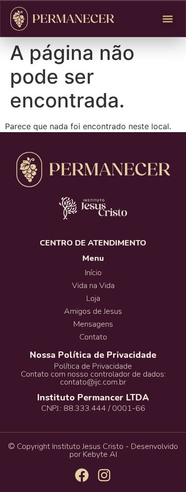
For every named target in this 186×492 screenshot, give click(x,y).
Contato (93, 337)
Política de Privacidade (93, 366)
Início (93, 272)
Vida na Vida (93, 285)
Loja (93, 298)
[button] (167, 18)
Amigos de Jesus (93, 311)
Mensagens (93, 324)
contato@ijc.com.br (93, 382)
